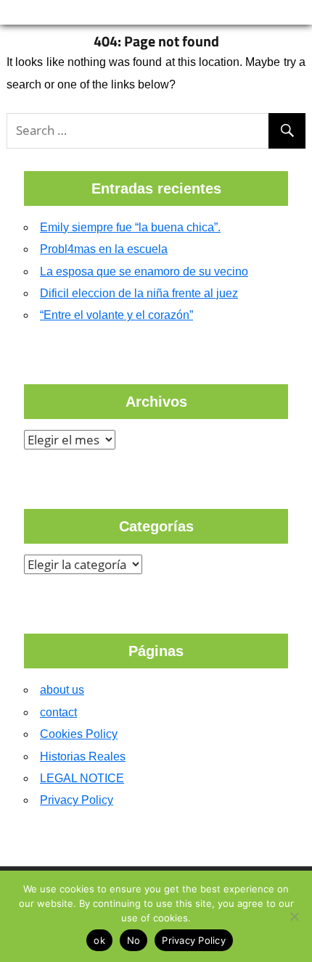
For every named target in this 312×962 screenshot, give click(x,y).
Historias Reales (83, 756)
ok (99, 940)
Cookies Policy (79, 734)
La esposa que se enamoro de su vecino (144, 271)
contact (58, 712)
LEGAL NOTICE (82, 778)
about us (62, 690)
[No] (294, 916)
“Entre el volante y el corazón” (116, 315)
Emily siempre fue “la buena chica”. (130, 227)
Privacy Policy (76, 800)
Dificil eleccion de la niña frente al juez (139, 293)
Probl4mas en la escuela (104, 249)
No (134, 940)
